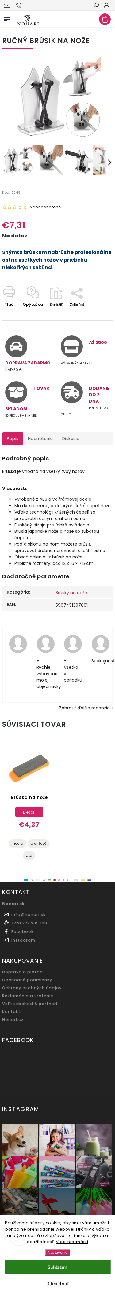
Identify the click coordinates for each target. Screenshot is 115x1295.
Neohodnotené (45, 207)
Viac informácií (72, 1242)
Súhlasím (57, 1267)
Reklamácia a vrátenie (27, 995)
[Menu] (7, 18)
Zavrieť (96, 315)
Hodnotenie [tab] (40, 438)
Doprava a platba (22, 972)
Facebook (22, 931)
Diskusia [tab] (71, 438)
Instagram (23, 940)
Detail (29, 812)
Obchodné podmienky (27, 979)
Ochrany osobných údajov (32, 987)
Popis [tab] (13, 438)
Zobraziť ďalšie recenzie (84, 708)
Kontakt (11, 1011)
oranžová (39, 843)
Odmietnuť (57, 1283)
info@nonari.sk (28, 914)
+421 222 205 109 (29, 923)
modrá (17, 843)
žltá (29, 855)
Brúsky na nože (71, 593)
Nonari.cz (13, 1019)
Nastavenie (57, 1252)
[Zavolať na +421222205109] (19, 5)
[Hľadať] (96, 5)
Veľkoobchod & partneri (29, 1003)
